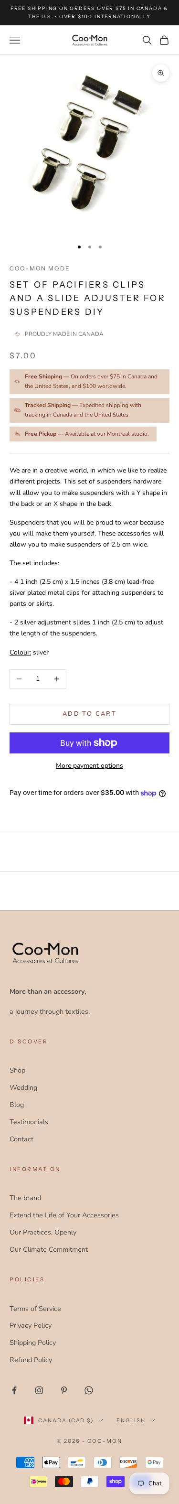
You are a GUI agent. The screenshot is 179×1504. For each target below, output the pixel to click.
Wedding (23, 1087)
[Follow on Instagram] (39, 1390)
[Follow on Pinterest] (64, 1390)
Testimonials (29, 1122)
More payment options (89, 765)
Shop (17, 1070)
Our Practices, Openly (43, 1232)
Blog (17, 1104)
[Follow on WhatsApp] (89, 1390)
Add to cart (89, 713)
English (131, 1420)
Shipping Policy (33, 1342)
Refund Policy (31, 1359)
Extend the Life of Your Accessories (64, 1215)
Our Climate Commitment (49, 1249)
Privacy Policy (31, 1325)
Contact (21, 1139)
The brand (25, 1198)
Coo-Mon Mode (40, 268)
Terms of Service (35, 1308)
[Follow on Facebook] (14, 1390)
